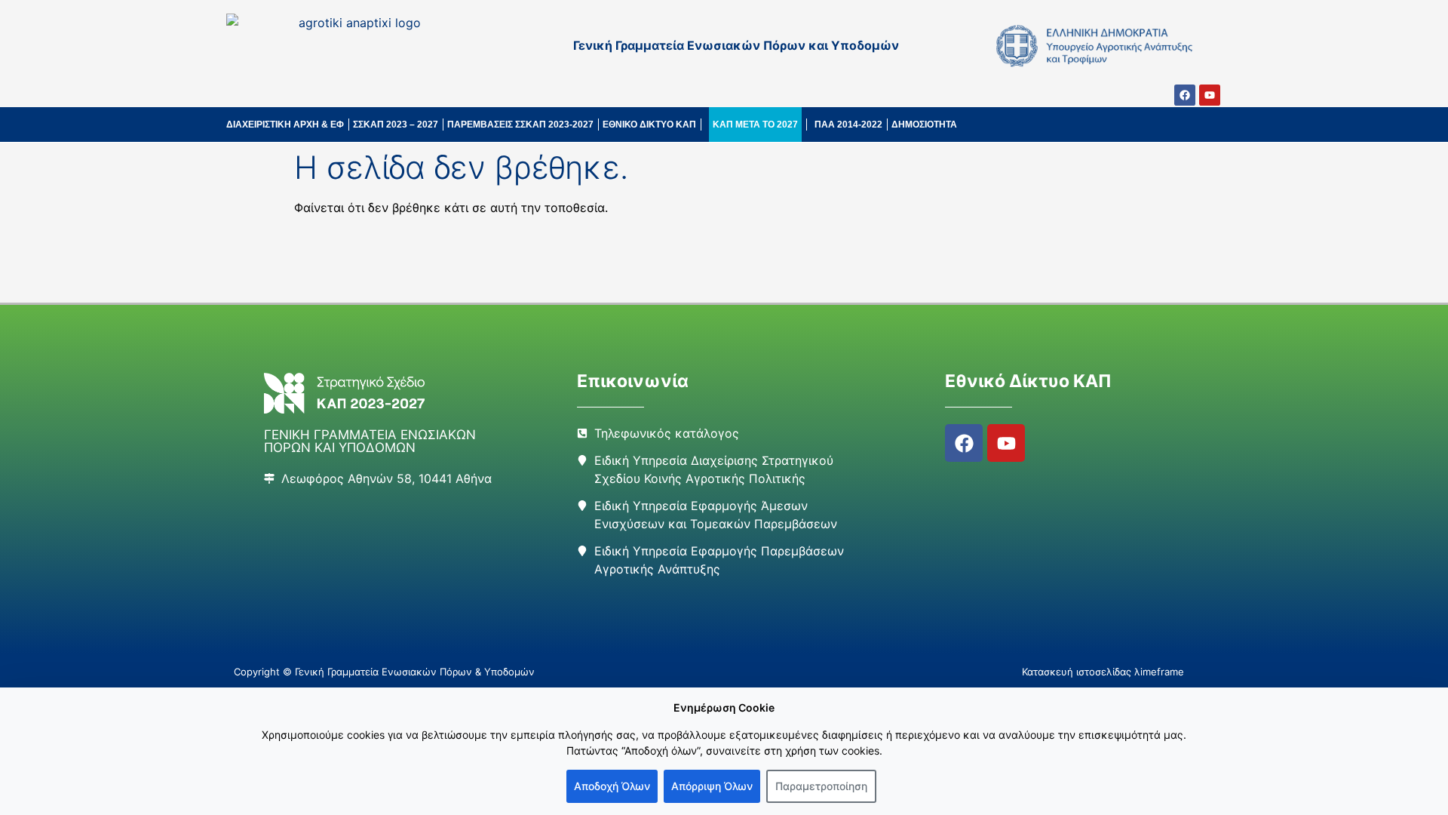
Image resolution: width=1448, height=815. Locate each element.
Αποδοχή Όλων (612, 786)
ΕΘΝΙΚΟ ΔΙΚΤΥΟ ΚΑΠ (649, 124)
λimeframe (1159, 672)
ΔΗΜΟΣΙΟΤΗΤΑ (924, 124)
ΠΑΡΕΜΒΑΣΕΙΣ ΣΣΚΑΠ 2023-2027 (520, 124)
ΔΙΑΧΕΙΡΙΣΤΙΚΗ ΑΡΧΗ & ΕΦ (285, 124)
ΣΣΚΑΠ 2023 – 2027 (395, 124)
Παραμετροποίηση (821, 786)
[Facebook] (1184, 95)
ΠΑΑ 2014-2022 (848, 124)
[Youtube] (1209, 95)
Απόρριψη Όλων (712, 786)
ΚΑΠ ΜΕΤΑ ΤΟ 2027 (755, 124)
